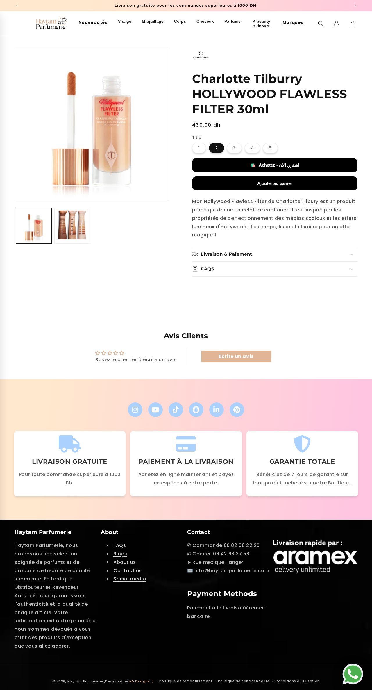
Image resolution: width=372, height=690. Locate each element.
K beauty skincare (261, 23)
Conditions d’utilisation (297, 681)
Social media (129, 578)
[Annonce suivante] (355, 5)
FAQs (119, 545)
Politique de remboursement (185, 681)
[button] (320, 23)
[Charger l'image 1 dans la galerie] (33, 226)
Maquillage (153, 21)
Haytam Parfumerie (85, 681)
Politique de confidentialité (244, 681)
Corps (180, 21)
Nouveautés (93, 22)
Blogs (120, 553)
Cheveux (205, 21)
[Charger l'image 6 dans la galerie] (72, 226)
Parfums (232, 21)
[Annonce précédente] (16, 5)
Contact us (127, 570)
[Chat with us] (354, 671)
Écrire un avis (236, 356)
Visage (124, 21)
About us (124, 562)
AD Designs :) (141, 681)
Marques (292, 22)
